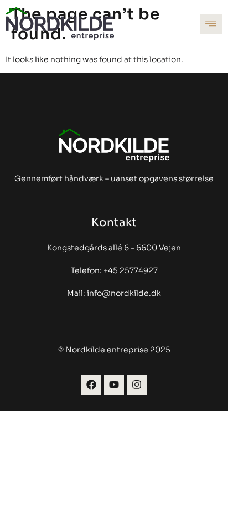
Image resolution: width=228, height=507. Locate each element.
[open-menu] (211, 24)
